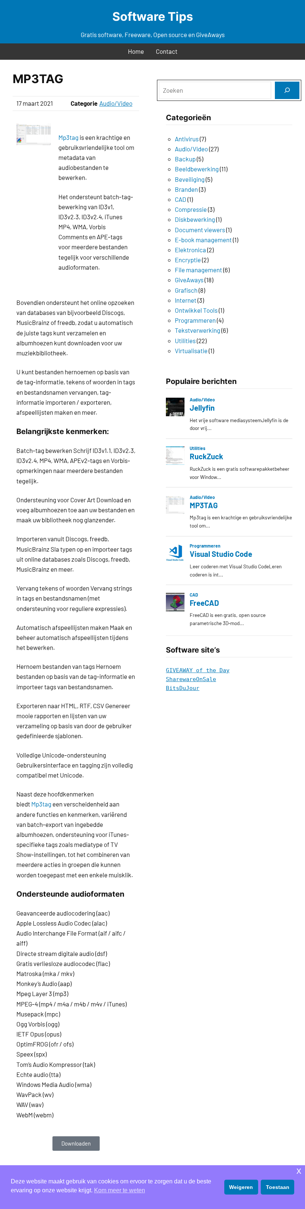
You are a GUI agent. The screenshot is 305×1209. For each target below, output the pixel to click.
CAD (180, 199)
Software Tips (152, 16)
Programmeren (195, 320)
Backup (185, 158)
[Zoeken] (287, 90)
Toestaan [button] (277, 1187)
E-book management (203, 239)
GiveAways (189, 279)
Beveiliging (190, 179)
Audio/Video (115, 103)
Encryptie (188, 259)
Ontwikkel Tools (196, 310)
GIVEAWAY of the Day (197, 670)
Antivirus (187, 138)
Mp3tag (68, 137)
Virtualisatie (191, 350)
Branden (186, 189)
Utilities (185, 340)
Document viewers (200, 229)
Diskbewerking (195, 219)
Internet (185, 300)
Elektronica (190, 249)
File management (198, 269)
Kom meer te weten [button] (119, 1190)
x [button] (298, 1170)
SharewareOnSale (191, 679)
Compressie (191, 209)
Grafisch (186, 290)
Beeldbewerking (197, 169)
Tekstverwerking (197, 330)
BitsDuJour (182, 688)
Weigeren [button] (241, 1187)
